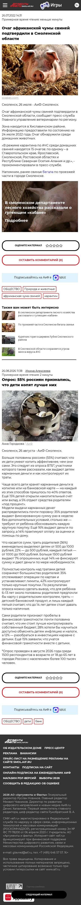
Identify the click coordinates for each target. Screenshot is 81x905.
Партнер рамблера (35, 886)
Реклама (10, 753)
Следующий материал (39, 894)
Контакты (11, 767)
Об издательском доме (22, 748)
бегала (48, 172)
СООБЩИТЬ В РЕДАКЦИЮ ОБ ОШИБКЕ (31, 783)
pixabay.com (10, 97)
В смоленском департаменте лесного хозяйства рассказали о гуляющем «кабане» (38, 207)
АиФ (29, 443)
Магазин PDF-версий (19, 778)
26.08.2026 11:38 (12, 371)
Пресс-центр (54, 748)
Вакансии (28, 753)
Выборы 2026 (49, 778)
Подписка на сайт (37, 767)
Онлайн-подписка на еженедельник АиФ (37, 772)
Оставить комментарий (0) (41, 260)
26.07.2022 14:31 (12, 15)
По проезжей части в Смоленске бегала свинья (46, 324)
